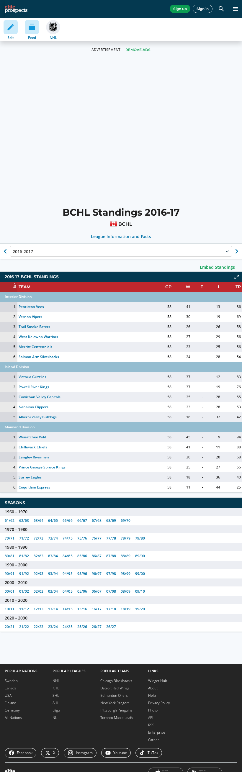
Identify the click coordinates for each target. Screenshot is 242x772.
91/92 (24, 573)
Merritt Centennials (35, 346)
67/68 (97, 520)
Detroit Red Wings (114, 688)
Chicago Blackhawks (116, 680)
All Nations (13, 717)
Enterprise (156, 732)
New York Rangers (115, 702)
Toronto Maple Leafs (116, 717)
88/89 (125, 555)
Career (153, 739)
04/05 (67, 591)
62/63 (24, 520)
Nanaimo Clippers (33, 406)
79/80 (140, 538)
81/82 (24, 555)
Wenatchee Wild (32, 437)
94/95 (67, 573)
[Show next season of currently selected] (236, 251)
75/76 (82, 538)
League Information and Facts (121, 237)
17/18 (111, 609)
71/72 (24, 538)
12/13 (38, 609)
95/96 (82, 573)
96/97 (97, 573)
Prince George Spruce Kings (42, 467)
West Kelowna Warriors (38, 336)
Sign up (180, 8)
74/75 (67, 538)
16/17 (97, 609)
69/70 (125, 520)
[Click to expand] (236, 277)
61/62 (9, 520)
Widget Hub (157, 680)
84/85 (67, 555)
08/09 (125, 591)
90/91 (9, 573)
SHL (56, 695)
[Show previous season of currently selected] (5, 251)
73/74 (53, 538)
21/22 (24, 626)
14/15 (67, 609)
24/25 (67, 626)
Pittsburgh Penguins (116, 710)
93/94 (53, 573)
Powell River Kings (34, 386)
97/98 (111, 573)
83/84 (53, 555)
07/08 (111, 591)
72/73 (38, 538)
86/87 (97, 555)
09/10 (140, 591)
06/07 (97, 591)
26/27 (97, 626)
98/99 (125, 573)
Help (152, 695)
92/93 (38, 573)
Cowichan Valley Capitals (39, 396)
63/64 (38, 520)
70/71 (9, 538)
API (150, 717)
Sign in (203, 8)
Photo (153, 710)
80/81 (9, 555)
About (153, 688)
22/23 (38, 626)
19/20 (140, 609)
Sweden (11, 680)
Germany (12, 710)
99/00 (140, 573)
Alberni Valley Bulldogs (38, 416)
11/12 (24, 609)
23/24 (53, 626)
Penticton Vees (31, 306)
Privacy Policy (159, 702)
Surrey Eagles (30, 477)
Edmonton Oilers (114, 695)
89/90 (140, 555)
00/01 (9, 591)
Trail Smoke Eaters (34, 326)
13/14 (53, 609)
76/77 (97, 538)
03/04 (53, 591)
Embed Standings (217, 267)
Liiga (56, 710)
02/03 (38, 591)
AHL (56, 702)
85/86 (82, 555)
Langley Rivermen (34, 457)
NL (55, 717)
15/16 (82, 609)
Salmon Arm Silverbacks (39, 356)
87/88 (111, 555)
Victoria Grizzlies (32, 376)
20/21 (9, 626)
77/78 (111, 538)
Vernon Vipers (30, 316)
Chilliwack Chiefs (33, 447)
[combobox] (13, 251)
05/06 (82, 591)
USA (8, 695)
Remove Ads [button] (138, 49)
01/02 (24, 591)
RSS (151, 724)
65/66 (67, 520)
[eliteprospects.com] (16, 9)
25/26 (82, 626)
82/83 (38, 555)
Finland (10, 702)
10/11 (9, 609)
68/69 (111, 520)
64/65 (53, 520)
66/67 (82, 520)
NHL (56, 680)
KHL (56, 688)
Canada (10, 688)
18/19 (125, 609)
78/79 (125, 538)
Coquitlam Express (34, 487)
